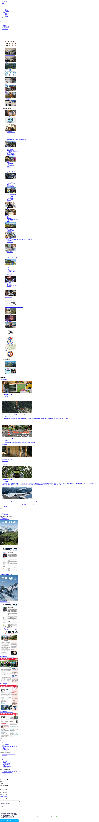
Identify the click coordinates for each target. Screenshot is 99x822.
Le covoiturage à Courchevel (11, 183)
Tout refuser (3, 820)
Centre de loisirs (9, 255)
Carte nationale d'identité (11, 132)
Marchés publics (5, 28)
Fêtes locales (9, 284)
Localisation (4, 776)
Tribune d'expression (10, 47)
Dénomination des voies (10, 150)
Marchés (8, 201)
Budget (3, 747)
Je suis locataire (9, 231)
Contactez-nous (5, 31)
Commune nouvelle (5, 745)
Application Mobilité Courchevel (12, 180)
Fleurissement (9, 167)
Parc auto (6, 10)
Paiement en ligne (5, 755)
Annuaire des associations (11, 275)
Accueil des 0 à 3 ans (10, 241)
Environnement (4, 757)
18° (3, 3)
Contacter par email (3, 796)
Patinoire (6, 9)
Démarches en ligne (5, 26)
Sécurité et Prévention (6, 763)
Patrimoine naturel (10, 172)
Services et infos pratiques (6, 107)
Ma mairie (4, 37)
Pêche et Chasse (9, 274)
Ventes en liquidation (10, 198)
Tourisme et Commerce (6, 759)
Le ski (8, 267)
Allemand (6, 14)
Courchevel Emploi (5, 760)
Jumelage (4, 777)
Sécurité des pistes (10, 242)
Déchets (8, 164)
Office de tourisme (10, 195)
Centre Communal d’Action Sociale (12, 219)
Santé (7, 216)
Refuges (8, 269)
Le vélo (8, 272)
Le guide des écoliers (10, 252)
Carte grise (8, 133)
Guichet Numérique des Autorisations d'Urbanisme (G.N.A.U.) (17, 139)
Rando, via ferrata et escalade (11, 271)
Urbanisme (8, 148)
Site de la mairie (7, 6)
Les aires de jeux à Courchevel (12, 257)
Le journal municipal (5, 749)
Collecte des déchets (10, 169)
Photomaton (9, 140)
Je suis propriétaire (10, 229)
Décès (8, 137)
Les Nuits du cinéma (10, 287)
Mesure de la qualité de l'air (11, 171)
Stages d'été (8, 266)
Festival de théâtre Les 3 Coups (12, 285)
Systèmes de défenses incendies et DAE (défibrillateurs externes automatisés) (19, 239)
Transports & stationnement (6, 758)
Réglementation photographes (11, 194)
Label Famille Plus (10, 196)
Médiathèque (7, 11)
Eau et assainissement (10, 165)
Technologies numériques (11, 154)
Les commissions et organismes (7, 743)
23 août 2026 (4, 1)
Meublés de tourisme (10, 199)
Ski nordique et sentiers (6, 25)
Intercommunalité (9, 99)
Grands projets (9, 152)
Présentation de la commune (7, 772)
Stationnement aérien (10, 185)
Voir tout (1, 517)
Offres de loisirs (9, 273)
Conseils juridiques (10, 220)
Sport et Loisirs (4, 765)
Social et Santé (4, 761)
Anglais (6, 13)
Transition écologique (10, 163)
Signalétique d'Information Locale (12, 151)
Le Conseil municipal (5, 744)
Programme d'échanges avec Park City (13, 258)
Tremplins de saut (7, 8)
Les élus (3, 742)
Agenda (3, 24)
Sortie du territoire (9, 138)
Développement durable (6, 358)
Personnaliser (9, 820)
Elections (8, 136)
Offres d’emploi (5, 29)
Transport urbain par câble (11, 182)
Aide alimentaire (9, 218)
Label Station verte (10, 197)
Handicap (8, 221)
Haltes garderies (9, 256)
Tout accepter (15, 820)
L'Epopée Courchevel (6, 773)
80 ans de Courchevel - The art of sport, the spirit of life (11, 771)
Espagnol (6, 16)
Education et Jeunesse (6, 764)
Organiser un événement (6, 767)
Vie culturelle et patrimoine (6, 766)
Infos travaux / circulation (6, 32)
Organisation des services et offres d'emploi (9, 746)
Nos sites (3, 5)
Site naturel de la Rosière (11, 270)
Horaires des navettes (5, 27)
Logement (4, 762)
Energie (8, 166)
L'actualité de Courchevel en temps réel (8, 754)
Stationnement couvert (10, 186)
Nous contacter (4, 750)
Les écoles (8, 253)
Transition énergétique (10, 170)
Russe (5, 15)
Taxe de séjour (9, 200)
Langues (3, 12)
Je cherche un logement (10, 230)
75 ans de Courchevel (6, 775)
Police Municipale (9, 240)
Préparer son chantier (10, 149)
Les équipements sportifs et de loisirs (13, 268)
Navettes (8, 181)
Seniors (8, 217)
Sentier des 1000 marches (11, 153)
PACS (8, 135)
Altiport (6, 7)
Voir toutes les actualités (4, 379)
